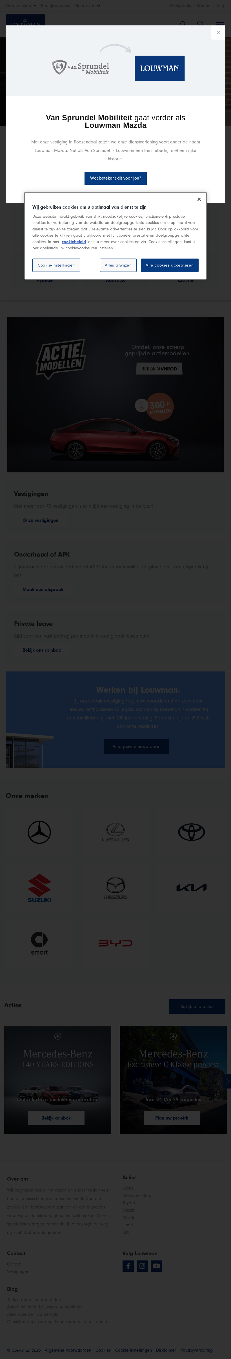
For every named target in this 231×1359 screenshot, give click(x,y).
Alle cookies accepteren (170, 265)
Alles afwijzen (118, 265)
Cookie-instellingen (56, 265)
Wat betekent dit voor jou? (115, 178)
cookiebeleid (74, 241)
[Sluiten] (199, 199)
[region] (115, 236)
